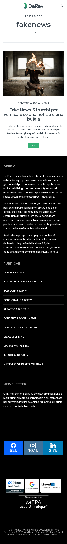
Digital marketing (16, 345)
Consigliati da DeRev (17, 300)
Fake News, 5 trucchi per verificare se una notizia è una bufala (33, 114)
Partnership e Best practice (23, 281)
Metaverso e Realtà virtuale (23, 364)
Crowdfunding (13, 336)
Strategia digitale (16, 309)
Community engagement (20, 327)
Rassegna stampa (15, 290)
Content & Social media (33, 103)
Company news (13, 272)
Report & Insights (15, 354)
